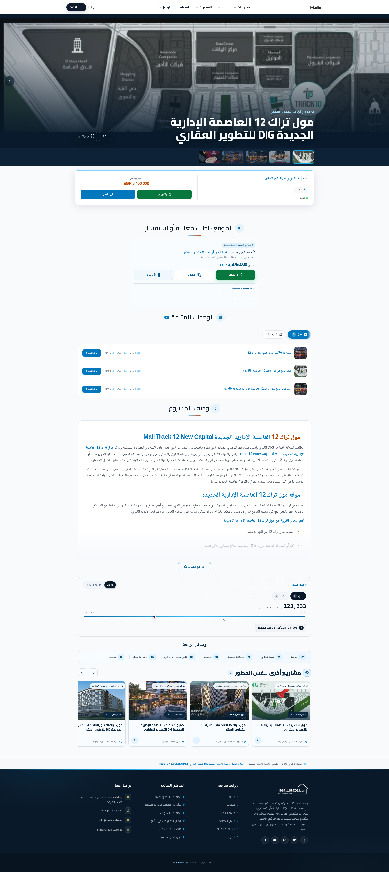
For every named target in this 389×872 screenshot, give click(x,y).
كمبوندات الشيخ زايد (170, 812)
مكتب (273, 334)
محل (297, 334)
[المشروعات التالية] (82, 672)
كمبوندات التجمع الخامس (167, 796)
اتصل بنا (231, 837)
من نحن (231, 796)
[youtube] (275, 840)
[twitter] (294, 840)
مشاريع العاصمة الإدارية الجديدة (263, 764)
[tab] (303, 157)
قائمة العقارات (226, 812)
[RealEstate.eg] (316, 7)
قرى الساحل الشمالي (169, 828)
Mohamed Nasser (183, 862)
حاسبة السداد (94, 584)
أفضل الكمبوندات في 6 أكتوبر (165, 821)
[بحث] (92, 7)
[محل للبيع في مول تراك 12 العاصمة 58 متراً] (194, 371)
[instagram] (285, 840)
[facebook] (304, 840)
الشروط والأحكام (225, 828)
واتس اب (162, 194)
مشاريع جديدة (227, 821)
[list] (194, 657)
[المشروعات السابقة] (93, 672)
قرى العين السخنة (171, 837)
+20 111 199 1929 (110, 811)
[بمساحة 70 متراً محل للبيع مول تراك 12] (194, 353)
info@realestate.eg (110, 820)
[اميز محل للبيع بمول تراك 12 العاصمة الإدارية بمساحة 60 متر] (194, 389)
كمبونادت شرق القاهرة (292, 764)
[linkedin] (265, 840)
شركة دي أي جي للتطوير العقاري (282, 178)
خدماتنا (231, 804)
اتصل (106, 194)
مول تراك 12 (285, 437)
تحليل (110, 584)
